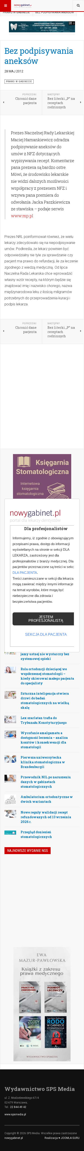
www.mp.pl (22, 215)
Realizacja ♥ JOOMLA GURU (62, 1138)
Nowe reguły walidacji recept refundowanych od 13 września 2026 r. (46, 817)
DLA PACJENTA (25, 572)
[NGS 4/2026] (15, 870)
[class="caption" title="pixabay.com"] (10, 669)
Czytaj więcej (67, 918)
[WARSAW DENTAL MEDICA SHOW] (42, 26)
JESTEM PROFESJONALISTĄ (45, 618)
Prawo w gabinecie (16, 12)
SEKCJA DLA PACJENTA (46, 634)
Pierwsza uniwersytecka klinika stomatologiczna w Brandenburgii (43, 762)
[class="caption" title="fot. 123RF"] (10, 694)
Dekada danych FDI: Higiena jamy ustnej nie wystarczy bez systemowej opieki (45, 654)
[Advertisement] (42, 397)
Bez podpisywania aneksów (38, 55)
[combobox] (78, 5)
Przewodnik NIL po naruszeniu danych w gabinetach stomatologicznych (46, 782)
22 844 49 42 (18, 1107)
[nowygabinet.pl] (23, 5)
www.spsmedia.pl (15, 1114)
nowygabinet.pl (13, 1138)
